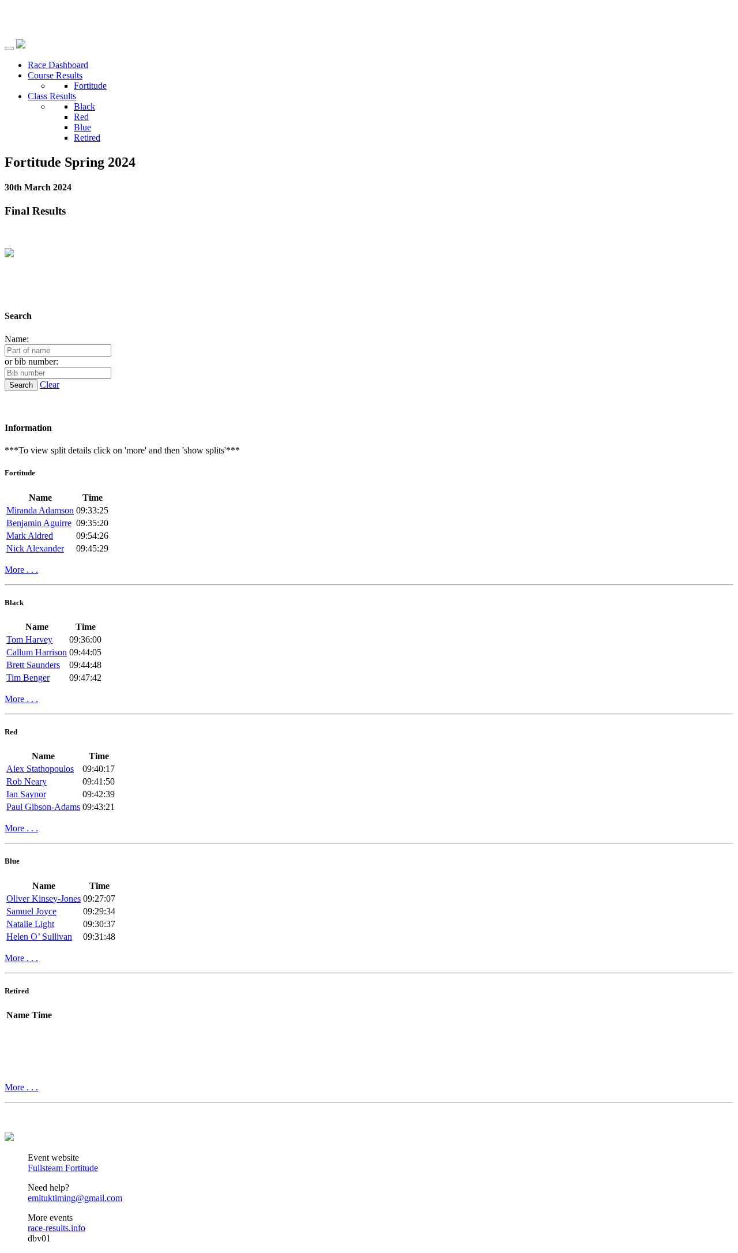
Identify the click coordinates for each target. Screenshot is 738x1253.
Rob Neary (26, 781)
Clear (49, 384)
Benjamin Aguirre (38, 523)
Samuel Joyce (31, 911)
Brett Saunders (33, 665)
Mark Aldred (29, 536)
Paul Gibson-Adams (43, 807)
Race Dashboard (58, 65)
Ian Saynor (26, 794)
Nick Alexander (35, 548)
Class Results (52, 96)
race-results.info (56, 1228)
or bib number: (31, 361)
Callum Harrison (36, 652)
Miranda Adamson (40, 510)
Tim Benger (28, 677)
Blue (82, 127)
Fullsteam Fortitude (63, 1168)
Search (21, 385)
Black (84, 106)
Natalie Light (30, 924)
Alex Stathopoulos (40, 769)
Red (81, 117)
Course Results (55, 75)
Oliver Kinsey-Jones (43, 898)
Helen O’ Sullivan (39, 936)
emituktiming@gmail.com (75, 1198)
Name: (17, 339)
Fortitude (90, 86)
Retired (87, 137)
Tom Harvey (29, 639)
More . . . (21, 570)
